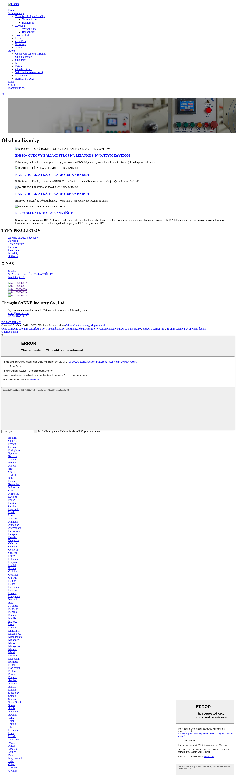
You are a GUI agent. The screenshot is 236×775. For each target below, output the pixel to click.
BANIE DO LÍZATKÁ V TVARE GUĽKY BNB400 (52, 194)
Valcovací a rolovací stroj (29, 72)
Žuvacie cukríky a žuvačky (30, 16)
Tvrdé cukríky (23, 35)
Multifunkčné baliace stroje (80, 328)
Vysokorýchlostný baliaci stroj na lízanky (119, 328)
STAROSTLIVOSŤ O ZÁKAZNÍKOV (30, 274)
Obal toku (20, 59)
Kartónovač (21, 75)
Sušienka (20, 47)
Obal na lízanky (23, 56)
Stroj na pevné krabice (52, 328)
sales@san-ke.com (18, 313)
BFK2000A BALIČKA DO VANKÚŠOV (44, 213)
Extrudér (20, 66)
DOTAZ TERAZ (11, 322)
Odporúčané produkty (77, 325)
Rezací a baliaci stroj (154, 328)
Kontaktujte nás (16, 87)
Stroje (11, 50)
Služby (12, 81)
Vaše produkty (16, 13)
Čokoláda (20, 41)
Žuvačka (20, 25)
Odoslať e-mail (9, 331)
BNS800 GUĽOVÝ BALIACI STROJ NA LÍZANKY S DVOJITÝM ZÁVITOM (72, 155)
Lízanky (19, 38)
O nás (11, 84)
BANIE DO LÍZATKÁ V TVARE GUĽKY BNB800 (52, 175)
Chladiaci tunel (23, 69)
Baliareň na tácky (24, 78)
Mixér (18, 63)
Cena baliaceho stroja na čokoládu (20, 328)
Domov (12, 10)
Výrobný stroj (29, 19)
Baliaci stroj (28, 22)
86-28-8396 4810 (17, 316)
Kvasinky (20, 44)
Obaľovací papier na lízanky (30, 53)
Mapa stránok (98, 325)
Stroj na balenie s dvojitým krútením (186, 328)
